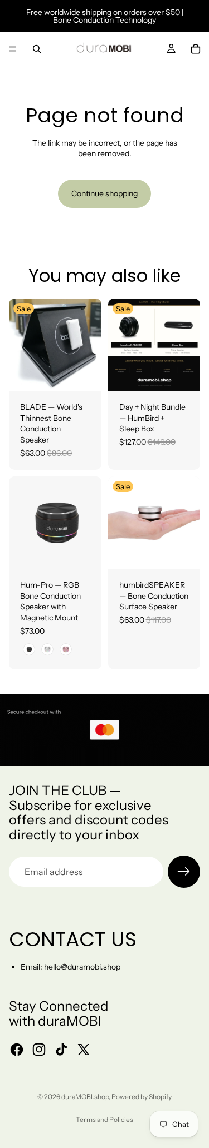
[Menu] (13, 49)
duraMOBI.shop (85, 1096)
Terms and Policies (104, 1119)
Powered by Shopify (141, 1096)
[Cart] (195, 49)
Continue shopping (104, 193)
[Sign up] (184, 872)
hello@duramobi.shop (82, 967)
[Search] (37, 49)
